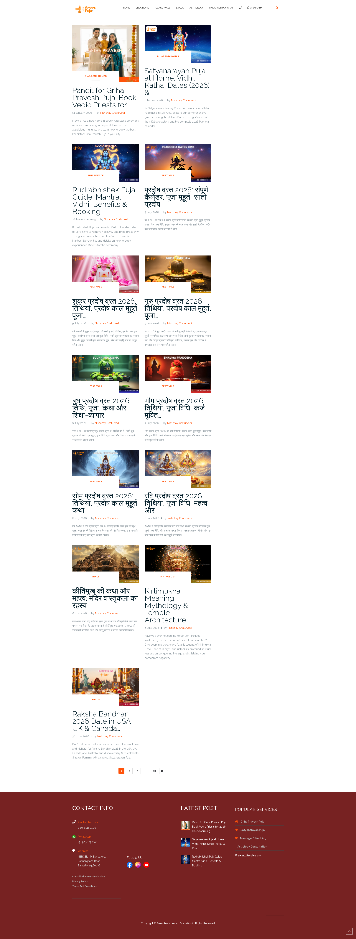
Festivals (168, 175)
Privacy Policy (80, 881)
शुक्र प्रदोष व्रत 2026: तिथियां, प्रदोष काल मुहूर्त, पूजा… (105, 308)
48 (154, 771)
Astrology (196, 7)
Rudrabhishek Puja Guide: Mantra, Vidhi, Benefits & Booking (103, 200)
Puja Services (162, 7)
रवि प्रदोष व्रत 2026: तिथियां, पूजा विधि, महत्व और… (176, 502)
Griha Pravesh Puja (252, 821)
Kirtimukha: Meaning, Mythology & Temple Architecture (166, 605)
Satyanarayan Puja (252, 829)
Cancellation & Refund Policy (88, 876)
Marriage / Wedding (253, 838)
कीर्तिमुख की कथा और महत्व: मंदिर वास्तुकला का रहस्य (105, 598)
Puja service (96, 175)
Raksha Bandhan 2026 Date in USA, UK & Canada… (102, 721)
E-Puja (180, 7)
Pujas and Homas (96, 76)
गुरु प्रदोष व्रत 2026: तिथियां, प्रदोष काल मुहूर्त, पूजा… (178, 308)
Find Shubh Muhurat (221, 7)
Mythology (168, 576)
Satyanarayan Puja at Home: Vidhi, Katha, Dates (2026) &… (177, 81)
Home (126, 7)
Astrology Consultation (252, 846)
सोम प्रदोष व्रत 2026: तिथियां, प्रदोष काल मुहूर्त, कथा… (105, 502)
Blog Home (142, 7)
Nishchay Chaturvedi (112, 112)
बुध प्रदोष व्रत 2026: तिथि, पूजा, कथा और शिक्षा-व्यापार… (101, 407)
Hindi (95, 576)
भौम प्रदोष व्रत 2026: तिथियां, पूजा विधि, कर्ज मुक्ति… (175, 407)
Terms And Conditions (84, 886)
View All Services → (248, 855)
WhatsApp (255, 7)
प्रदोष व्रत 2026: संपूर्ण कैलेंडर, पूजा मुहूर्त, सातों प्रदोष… (176, 196)
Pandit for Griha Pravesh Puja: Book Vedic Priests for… (104, 97)
